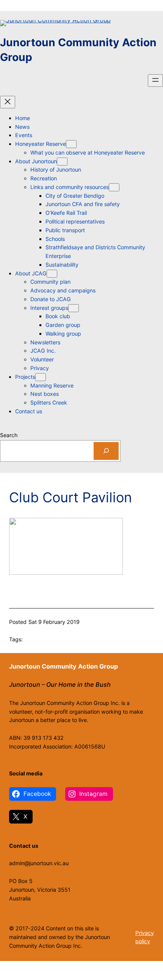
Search (8, 435)
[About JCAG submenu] (52, 274)
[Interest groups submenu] (73, 308)
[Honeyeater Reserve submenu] (71, 144)
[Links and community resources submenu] (114, 187)
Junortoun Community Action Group (63, 666)
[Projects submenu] (40, 377)
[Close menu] (7, 102)
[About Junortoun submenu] (62, 162)
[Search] (106, 451)
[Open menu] (155, 80)
